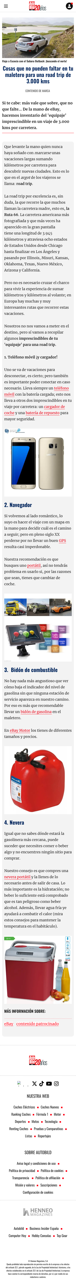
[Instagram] (56, 1083)
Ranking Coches (21, 1114)
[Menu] (6, 6)
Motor (57, 1114)
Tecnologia (51, 1121)
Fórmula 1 (42, 1114)
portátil (34, 565)
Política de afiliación (47, 1177)
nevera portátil (17, 877)
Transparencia (21, 1177)
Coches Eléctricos (24, 1106)
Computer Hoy (17, 1235)
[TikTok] (41, 1083)
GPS (62, 540)
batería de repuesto (43, 413)
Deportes (20, 1121)
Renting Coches (18, 1128)
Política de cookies (52, 1170)
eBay (8, 1024)
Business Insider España (44, 1228)
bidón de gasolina (36, 711)
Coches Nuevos (50, 1106)
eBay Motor (20, 730)
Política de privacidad (22, 1170)
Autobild (19, 1228)
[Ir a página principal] (37, 5)
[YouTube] (49, 1083)
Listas (28, 1135)
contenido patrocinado (37, 1024)
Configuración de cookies (38, 1192)
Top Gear (62, 1235)
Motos (35, 1121)
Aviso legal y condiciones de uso (36, 1163)
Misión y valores (25, 1185)
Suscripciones (48, 1185)
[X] (34, 1083)
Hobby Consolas (41, 1235)
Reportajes (44, 1135)
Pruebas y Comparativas (48, 1128)
